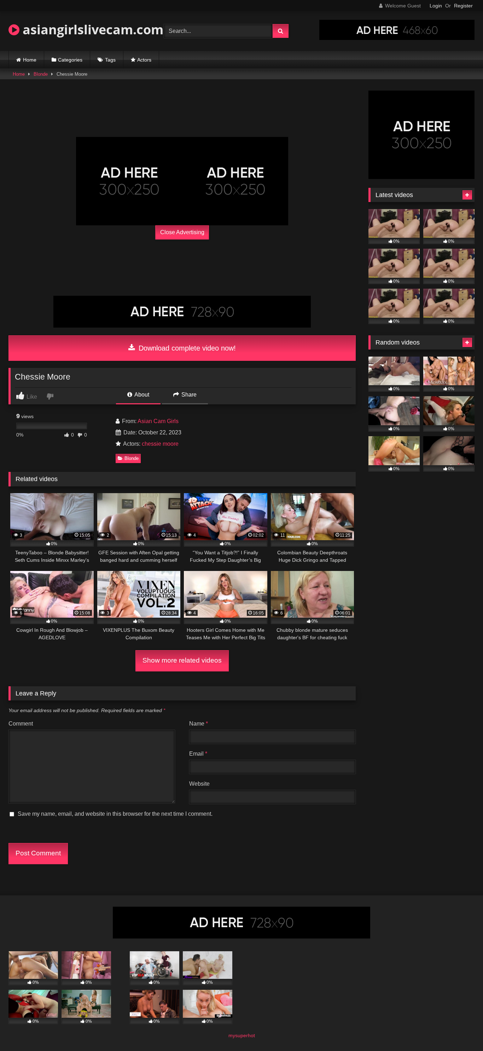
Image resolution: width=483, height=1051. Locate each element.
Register (463, 5)
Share (188, 395)
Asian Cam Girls (158, 421)
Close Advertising (182, 232)
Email (198, 754)
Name (198, 724)
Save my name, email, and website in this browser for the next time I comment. (115, 814)
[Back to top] (461, 1030)
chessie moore (160, 444)
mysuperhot (241, 1035)
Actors (144, 60)
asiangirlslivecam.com (91, 29)
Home (29, 60)
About (141, 395)
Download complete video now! (186, 348)
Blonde (41, 74)
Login (436, 5)
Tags (110, 60)
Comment (20, 724)
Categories (70, 60)
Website (199, 784)
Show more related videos (182, 660)
